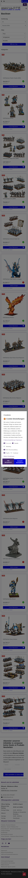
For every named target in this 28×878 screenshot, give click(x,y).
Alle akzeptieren (8, 461)
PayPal (7, 453)
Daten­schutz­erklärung (9, 440)
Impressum (19, 440)
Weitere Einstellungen (9, 456)
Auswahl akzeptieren (19, 461)
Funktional (15, 453)
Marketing (8, 446)
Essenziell (8, 443)
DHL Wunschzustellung (11, 449)
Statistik (16, 443)
